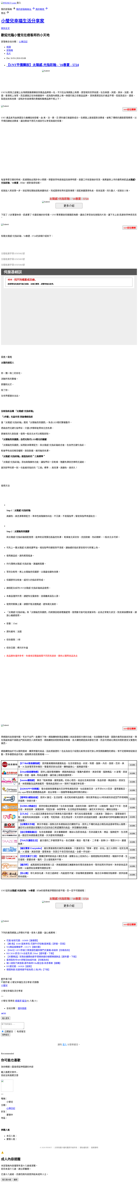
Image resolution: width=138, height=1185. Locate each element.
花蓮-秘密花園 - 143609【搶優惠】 (22, 940)
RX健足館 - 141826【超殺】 (19, 966)
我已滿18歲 (6, 1180)
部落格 (9, 50)
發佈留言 (5, 1035)
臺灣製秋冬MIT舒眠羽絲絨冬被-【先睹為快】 (28, 960)
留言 (24, 1001)
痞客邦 (18, 1001)
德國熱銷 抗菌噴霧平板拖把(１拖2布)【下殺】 (28, 969)
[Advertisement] (46, 146)
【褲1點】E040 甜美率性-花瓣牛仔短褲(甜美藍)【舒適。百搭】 (36, 944)
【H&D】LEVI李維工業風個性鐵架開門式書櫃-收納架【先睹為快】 (38, 950)
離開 (15, 1180)
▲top (3, 1013)
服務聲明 (94, 1148)
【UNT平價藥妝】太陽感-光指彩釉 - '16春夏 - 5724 (42, 65)
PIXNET (49, 1148)
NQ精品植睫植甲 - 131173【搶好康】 (24, 947)
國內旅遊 (22, 1008)
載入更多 (5, 1018)
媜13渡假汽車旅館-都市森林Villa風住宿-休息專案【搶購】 (33, 963)
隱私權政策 (84, 1148)
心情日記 (23, 42)
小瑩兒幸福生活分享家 (22, 20)
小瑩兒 (4, 985)
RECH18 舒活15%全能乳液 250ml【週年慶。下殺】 (30, 953)
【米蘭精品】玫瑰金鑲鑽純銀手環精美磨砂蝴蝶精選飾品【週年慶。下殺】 (42, 957)
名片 (8, 53)
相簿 (8, 47)
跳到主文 (5, 28)
